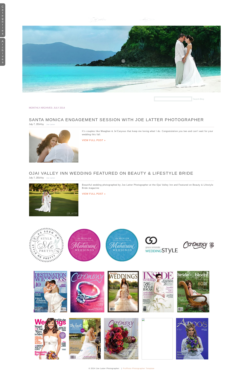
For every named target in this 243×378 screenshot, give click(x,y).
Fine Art (62, 99)
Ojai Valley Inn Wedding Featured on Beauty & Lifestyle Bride (111, 173)
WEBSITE (84, 99)
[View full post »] (54, 146)
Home (42, 99)
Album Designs (111, 99)
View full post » (94, 140)
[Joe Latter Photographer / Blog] (121, 25)
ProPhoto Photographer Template (138, 368)
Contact (137, 99)
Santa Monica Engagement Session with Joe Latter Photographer (116, 119)
